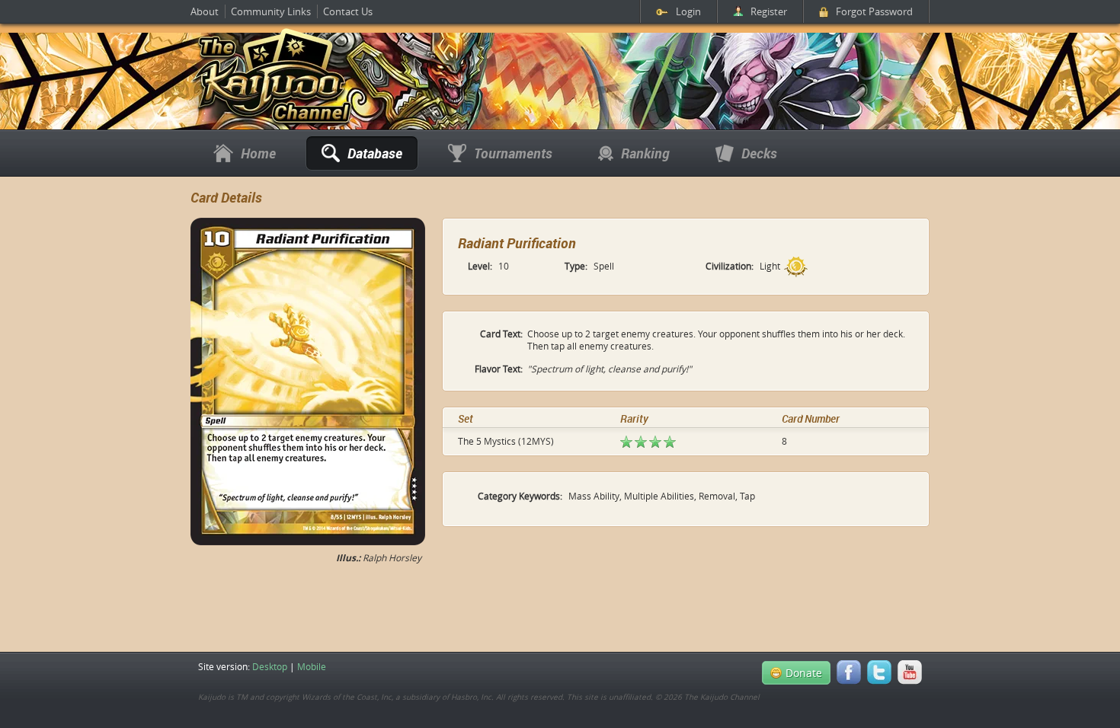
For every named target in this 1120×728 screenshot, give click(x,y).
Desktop (269, 666)
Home (258, 153)
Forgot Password (874, 11)
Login (688, 11)
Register (768, 11)
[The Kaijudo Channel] (272, 124)
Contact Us (348, 11)
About (204, 11)
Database (374, 153)
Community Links (271, 11)
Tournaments (513, 153)
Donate (804, 673)
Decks (759, 153)
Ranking (645, 153)
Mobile (311, 666)
